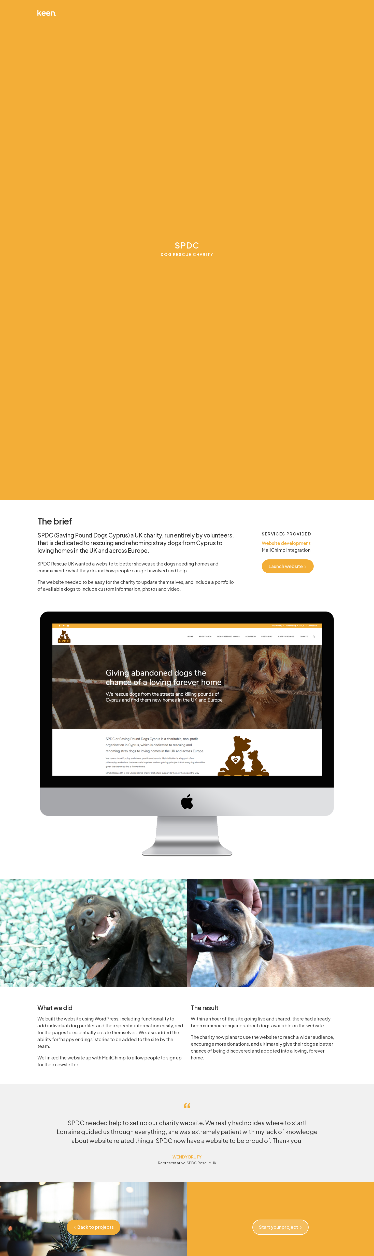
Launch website (286, 566)
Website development (286, 543)
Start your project (278, 1227)
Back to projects (95, 1227)
